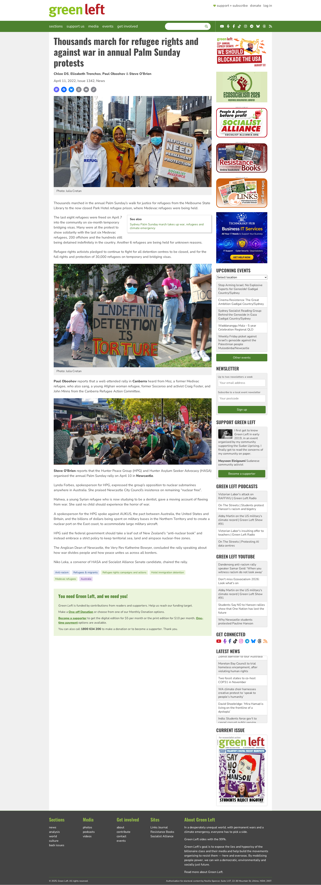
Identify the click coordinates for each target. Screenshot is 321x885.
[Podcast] (225, 641)
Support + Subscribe (232, 6)
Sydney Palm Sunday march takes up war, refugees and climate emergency (167, 226)
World (53, 836)
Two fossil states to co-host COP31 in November (237, 676)
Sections (56, 26)
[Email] (86, 89)
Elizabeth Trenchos (85, 74)
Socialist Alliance (162, 836)
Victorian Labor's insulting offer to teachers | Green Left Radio (241, 533)
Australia (86, 579)
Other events (242, 358)
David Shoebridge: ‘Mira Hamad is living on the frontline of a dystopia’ (240, 704)
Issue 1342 (86, 81)
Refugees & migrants (85, 572)
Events (108, 26)
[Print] (79, 89)
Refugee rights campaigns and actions (124, 572)
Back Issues (56, 845)
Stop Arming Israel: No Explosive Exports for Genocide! (240, 287)
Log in (267, 6)
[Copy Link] (93, 89)
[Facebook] (64, 89)
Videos (87, 836)
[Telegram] (247, 641)
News (100, 81)
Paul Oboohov (113, 74)
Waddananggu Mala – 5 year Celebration (237, 328)
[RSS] (265, 641)
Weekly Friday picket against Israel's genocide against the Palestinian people (237, 340)
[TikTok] (235, 641)
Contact (121, 836)
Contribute (123, 832)
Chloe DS (61, 74)
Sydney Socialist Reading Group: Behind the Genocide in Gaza (240, 313)
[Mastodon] (56, 89)
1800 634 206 (91, 629)
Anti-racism (62, 572)
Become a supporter (72, 618)
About (120, 827)
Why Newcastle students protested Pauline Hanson (235, 622)
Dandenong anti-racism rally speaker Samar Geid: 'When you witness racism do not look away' (240, 568)
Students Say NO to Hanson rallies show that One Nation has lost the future (241, 609)
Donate (255, 6)
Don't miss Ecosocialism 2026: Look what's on (239, 581)
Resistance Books (162, 832)
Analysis (54, 832)
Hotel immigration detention (167, 572)
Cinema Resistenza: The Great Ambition (238, 302)
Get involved (127, 26)
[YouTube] (218, 641)
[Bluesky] (71, 89)
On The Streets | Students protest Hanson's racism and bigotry (241, 507)
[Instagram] (241, 641)
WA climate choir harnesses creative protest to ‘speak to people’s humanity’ (237, 689)
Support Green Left (235, 422)
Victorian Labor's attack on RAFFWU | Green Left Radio (237, 496)
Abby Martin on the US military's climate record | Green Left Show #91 (240, 520)
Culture (54, 841)
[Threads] (260, 641)
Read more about (203, 872)
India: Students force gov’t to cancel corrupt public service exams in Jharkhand (237, 718)
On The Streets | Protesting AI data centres (238, 544)
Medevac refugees (65, 579)
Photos (87, 827)
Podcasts (89, 832)
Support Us (76, 26)
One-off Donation (81, 612)
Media (93, 26)
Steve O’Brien (140, 74)
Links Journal (159, 827)
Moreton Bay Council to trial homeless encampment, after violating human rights (237, 663)
